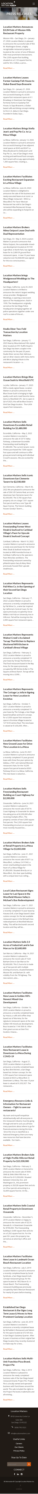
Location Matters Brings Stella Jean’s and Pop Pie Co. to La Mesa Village (18, 131)
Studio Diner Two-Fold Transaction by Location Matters (15, 332)
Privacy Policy (19, 1451)
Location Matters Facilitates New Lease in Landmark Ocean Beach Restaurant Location (18, 1259)
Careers (19, 1443)
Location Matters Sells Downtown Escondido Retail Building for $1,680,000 (17, 425)
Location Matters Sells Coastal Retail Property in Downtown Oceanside (19, 1208)
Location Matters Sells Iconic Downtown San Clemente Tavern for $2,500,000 (18, 478)
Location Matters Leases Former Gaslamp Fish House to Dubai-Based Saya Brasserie (18, 80)
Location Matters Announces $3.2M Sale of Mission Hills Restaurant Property (18, 30)
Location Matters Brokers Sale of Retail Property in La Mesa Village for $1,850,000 (18, 845)
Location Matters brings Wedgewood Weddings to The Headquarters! (18, 278)
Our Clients (19, 1447)
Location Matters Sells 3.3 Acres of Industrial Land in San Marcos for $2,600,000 (18, 945)
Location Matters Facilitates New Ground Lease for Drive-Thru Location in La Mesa (18, 743)
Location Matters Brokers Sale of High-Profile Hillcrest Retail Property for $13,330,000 (18, 1157)
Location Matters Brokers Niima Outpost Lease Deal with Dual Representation (19, 230)
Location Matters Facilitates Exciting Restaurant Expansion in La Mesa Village (18, 179)
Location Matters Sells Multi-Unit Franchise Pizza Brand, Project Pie (18, 1361)
